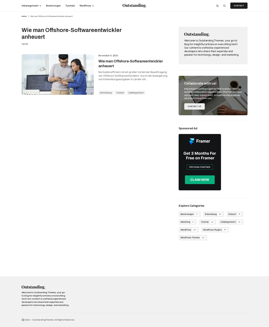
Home (24, 16)
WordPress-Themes (192, 237)
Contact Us (194, 106)
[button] (217, 5)
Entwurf (234, 214)
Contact (239, 6)
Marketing (187, 221)
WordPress (188, 229)
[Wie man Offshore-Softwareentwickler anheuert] (58, 74)
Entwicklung (106, 92)
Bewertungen (189, 214)
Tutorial (120, 92)
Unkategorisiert (136, 92)
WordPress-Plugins (214, 229)
